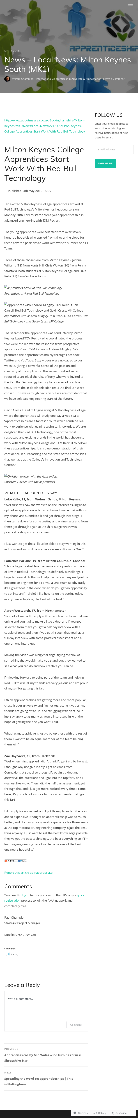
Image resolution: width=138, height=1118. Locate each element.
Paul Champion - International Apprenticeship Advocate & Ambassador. (58, 78)
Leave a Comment (114, 78)
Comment (76, 1024)
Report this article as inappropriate (28, 872)
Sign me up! (105, 163)
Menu (130, 5)
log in (25, 895)
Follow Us (109, 115)
